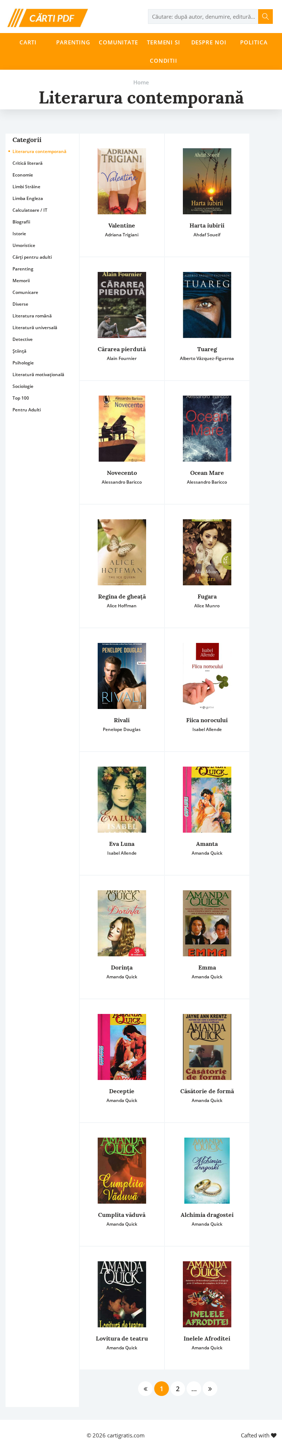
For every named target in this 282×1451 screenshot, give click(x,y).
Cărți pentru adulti (32, 257)
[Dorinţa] (121, 923)
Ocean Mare (207, 472)
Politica (253, 42)
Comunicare (25, 292)
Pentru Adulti (26, 410)
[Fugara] (207, 552)
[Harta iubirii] (207, 181)
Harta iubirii (206, 225)
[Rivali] (121, 676)
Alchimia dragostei (207, 1214)
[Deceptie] (121, 1047)
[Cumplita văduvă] (121, 1171)
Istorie (19, 233)
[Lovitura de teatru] (121, 1294)
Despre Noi (209, 42)
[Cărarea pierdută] (121, 305)
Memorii (21, 280)
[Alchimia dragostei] (207, 1171)
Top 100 (20, 398)
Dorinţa (122, 967)
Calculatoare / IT (29, 210)
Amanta (207, 843)
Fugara (207, 596)
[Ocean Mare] (207, 429)
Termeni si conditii (163, 51)
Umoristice (23, 245)
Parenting (73, 42)
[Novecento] (121, 429)
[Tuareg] (207, 305)
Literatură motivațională (38, 374)
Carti (28, 42)
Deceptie (121, 1091)
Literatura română (32, 316)
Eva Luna (121, 843)
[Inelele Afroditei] (207, 1294)
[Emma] (207, 923)
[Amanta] (207, 800)
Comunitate (118, 42)
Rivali (122, 720)
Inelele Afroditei (207, 1338)
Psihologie (23, 363)
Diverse (20, 304)
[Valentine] (121, 181)
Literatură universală (34, 327)
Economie (22, 175)
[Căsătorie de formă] (207, 1047)
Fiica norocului (207, 720)
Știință (19, 351)
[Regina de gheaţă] (121, 552)
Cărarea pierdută (122, 349)
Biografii (21, 222)
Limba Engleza (27, 198)
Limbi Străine (26, 186)
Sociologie (22, 386)
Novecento (122, 472)
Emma (207, 967)
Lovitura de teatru (122, 1338)
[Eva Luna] (121, 800)
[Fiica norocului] (207, 676)
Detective (22, 339)
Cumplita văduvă (121, 1214)
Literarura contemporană (39, 151)
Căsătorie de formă (207, 1091)
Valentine (121, 225)
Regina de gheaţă (122, 596)
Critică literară (27, 163)
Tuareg (207, 349)
